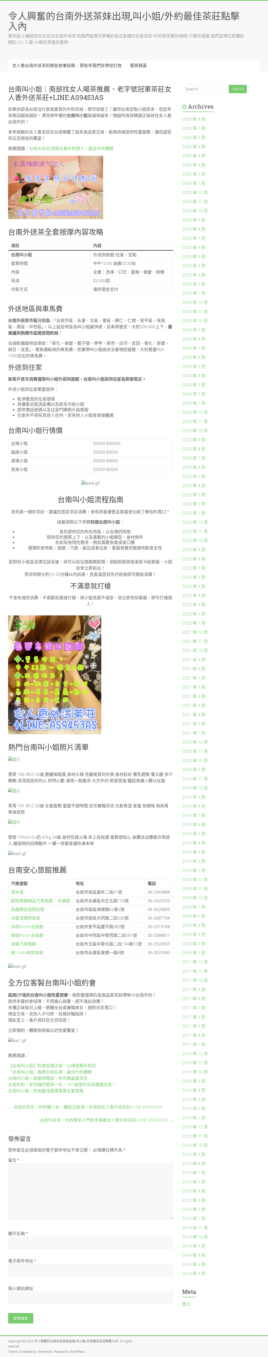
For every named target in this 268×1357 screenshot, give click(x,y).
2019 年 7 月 (193, 815)
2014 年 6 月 (193, 1264)
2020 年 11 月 (195, 751)
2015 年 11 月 (195, 1136)
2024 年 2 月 (193, 394)
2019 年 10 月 (195, 788)
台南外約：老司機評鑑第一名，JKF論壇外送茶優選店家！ (62, 1084)
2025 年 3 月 (193, 274)
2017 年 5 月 (193, 1026)
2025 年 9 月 (193, 220)
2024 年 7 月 (193, 348)
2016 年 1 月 (193, 1117)
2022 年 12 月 (195, 522)
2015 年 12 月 (195, 1127)
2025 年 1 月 (193, 293)
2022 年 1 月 (193, 623)
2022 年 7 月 (193, 568)
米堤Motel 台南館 (27, 926)
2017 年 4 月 (193, 1035)
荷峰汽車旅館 (23, 944)
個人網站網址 (20, 1288)
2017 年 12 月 (195, 962)
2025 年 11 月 (195, 201)
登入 (186, 1304)
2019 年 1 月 (193, 870)
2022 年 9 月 (193, 549)
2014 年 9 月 (193, 1246)
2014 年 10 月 (195, 1236)
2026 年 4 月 (193, 155)
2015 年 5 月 (193, 1182)
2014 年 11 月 (195, 1227)
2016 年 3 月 (193, 1099)
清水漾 (17, 892)
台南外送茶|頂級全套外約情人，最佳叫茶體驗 (71, 148)
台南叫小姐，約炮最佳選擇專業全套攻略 (45, 1090)
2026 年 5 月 (193, 146)
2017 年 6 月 (193, 1017)
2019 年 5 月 (193, 833)
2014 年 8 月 (193, 1255)
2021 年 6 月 (193, 687)
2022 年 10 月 (195, 540)
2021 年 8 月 (193, 668)
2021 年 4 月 (193, 705)
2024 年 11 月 (195, 311)
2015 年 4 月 (193, 1191)
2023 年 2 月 (193, 504)
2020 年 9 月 (193, 769)
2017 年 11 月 (195, 971)
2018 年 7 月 (193, 907)
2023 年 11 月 (195, 421)
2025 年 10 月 (195, 210)
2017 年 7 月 (193, 1007)
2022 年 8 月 (193, 559)
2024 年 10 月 (195, 320)
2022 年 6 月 (193, 577)
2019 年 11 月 (195, 778)
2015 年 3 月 (193, 1200)
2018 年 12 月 (195, 879)
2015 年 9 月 (193, 1154)
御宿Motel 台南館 (27, 935)
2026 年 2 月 (193, 174)
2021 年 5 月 (193, 696)
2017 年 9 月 (193, 989)
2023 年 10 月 (195, 430)
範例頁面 (138, 65)
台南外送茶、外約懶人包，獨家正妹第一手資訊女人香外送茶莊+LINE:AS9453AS (85, 1107)
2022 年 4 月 (193, 595)
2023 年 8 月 (193, 449)
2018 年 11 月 (195, 888)
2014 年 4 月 (193, 1273)
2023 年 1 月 (193, 513)
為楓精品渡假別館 (27, 909)
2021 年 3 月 (193, 714)
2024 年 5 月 (193, 366)
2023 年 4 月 (193, 485)
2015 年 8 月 (193, 1163)
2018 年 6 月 (193, 916)
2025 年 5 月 (193, 256)
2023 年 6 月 (193, 467)
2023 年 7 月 (193, 458)
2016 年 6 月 (193, 1081)
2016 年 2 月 (193, 1108)
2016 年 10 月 (195, 1072)
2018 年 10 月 (195, 898)
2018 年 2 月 (193, 943)
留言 (13, 1160)
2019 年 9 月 (193, 797)
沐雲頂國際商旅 (25, 918)
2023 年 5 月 (193, 476)
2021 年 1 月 (193, 733)
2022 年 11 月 (195, 531)
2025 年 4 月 (193, 265)
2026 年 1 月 (193, 183)
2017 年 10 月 (195, 980)
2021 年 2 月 (193, 723)
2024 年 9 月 (193, 329)
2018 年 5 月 (193, 925)
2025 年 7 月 (193, 238)
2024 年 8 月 (193, 339)
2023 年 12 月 (195, 412)
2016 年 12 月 (195, 1053)
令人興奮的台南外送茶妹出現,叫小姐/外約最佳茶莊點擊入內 (124, 21)
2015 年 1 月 (193, 1218)
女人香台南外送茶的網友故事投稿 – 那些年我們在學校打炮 (67, 65)
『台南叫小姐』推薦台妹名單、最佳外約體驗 (50, 1072)
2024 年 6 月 (193, 357)
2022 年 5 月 (193, 586)
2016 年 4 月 (193, 1090)
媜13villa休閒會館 (27, 952)
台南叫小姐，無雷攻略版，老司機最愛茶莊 (48, 1078)
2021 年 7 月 (193, 678)
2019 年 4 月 (193, 843)
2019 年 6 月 (193, 824)
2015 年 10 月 (195, 1145)
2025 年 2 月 (193, 284)
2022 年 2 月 (193, 613)
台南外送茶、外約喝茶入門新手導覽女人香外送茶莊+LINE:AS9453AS (106, 1120)
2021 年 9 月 (193, 659)
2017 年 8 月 (193, 998)
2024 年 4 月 (193, 375)
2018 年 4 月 (193, 934)
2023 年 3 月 (193, 494)
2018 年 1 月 (193, 952)
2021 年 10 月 (195, 650)
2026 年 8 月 (193, 119)
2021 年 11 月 (195, 641)
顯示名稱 (18, 1233)
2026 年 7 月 (193, 128)
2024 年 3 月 (193, 384)
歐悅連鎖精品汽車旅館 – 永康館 (40, 900)
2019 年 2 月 (193, 861)
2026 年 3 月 (193, 165)
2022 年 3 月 (193, 604)
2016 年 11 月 (195, 1062)
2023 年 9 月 (193, 439)
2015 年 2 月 (193, 1209)
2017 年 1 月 (193, 1044)
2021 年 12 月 (195, 632)
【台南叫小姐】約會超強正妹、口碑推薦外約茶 (52, 1065)
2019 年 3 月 (193, 852)
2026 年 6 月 (193, 137)
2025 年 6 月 (193, 247)
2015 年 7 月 (193, 1172)
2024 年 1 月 (193, 403)
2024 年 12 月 (195, 302)
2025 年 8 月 (193, 229)
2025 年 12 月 (195, 192)
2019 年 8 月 (193, 806)
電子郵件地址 (22, 1261)
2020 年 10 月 (195, 760)
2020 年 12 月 (195, 742)
